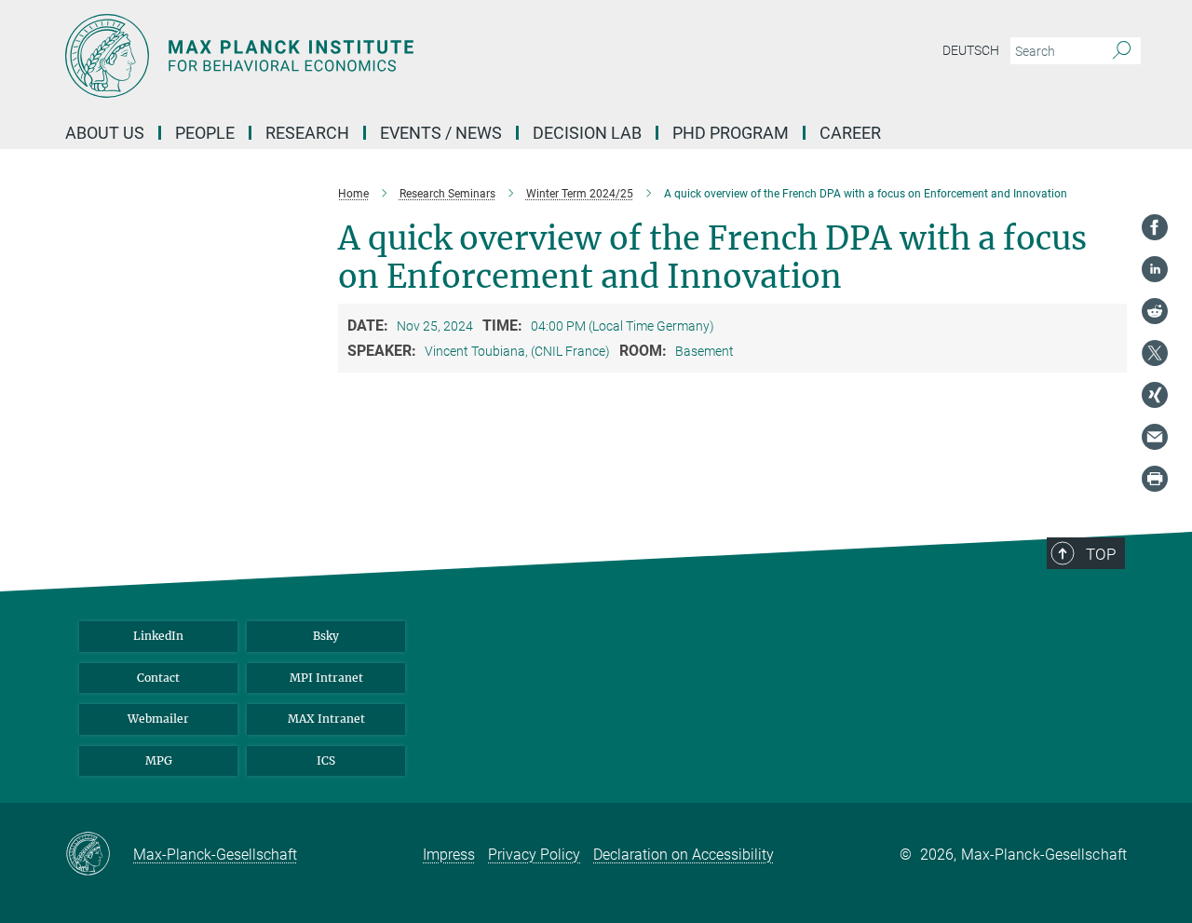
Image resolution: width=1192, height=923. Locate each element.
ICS (326, 760)
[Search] (1122, 51)
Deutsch (970, 50)
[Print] (1155, 479)
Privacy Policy (534, 854)
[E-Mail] (1155, 437)
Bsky (326, 636)
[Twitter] (1155, 353)
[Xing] (1155, 395)
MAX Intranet (326, 719)
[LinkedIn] (1155, 269)
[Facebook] (1155, 227)
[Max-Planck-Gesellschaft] (99, 855)
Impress (449, 854)
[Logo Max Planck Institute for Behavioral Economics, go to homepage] (414, 56)
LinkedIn (158, 636)
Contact (158, 678)
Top (1101, 554)
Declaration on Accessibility (683, 854)
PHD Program (730, 133)
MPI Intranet (326, 678)
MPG (158, 760)
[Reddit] (1155, 311)
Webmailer (158, 719)
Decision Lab (587, 133)
